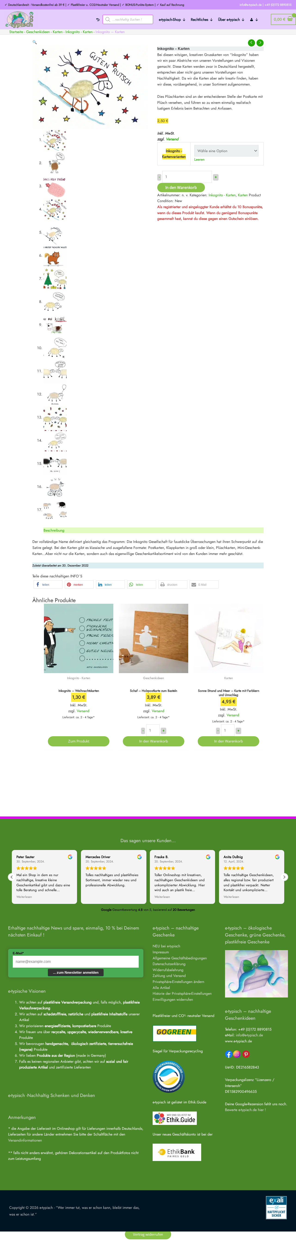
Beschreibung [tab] (53, 530)
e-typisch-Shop (170, 19)
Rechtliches (199, 19)
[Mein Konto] (254, 19)
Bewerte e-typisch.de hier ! (245, 1109)
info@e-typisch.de (249, 1035)
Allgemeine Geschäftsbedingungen (180, 958)
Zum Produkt (78, 741)
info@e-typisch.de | (252, 5)
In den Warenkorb (181, 187)
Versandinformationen (25, 1140)
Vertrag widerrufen (148, 1234)
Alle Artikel (161, 987)
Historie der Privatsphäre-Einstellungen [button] (182, 993)
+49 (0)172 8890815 (278, 5)
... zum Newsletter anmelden (76, 972)
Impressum (161, 952)
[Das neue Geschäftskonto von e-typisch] (177, 1152)
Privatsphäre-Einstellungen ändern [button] (178, 981)
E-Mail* (18, 953)
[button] (34, 42)
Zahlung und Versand (169, 975)
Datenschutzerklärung (169, 964)
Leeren (199, 159)
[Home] (98, 19)
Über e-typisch (229, 19)
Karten (57, 31)
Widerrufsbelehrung (168, 970)
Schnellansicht (79, 668)
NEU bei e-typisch (166, 946)
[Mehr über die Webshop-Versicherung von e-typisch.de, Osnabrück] (276, 1207)
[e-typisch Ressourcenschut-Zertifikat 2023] (169, 1076)
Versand (172, 139)
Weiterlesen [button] (24, 897)
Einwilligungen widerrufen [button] (173, 999)
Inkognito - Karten (78, 31)
